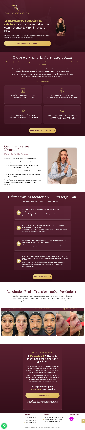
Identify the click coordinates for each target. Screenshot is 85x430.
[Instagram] (71, 419)
